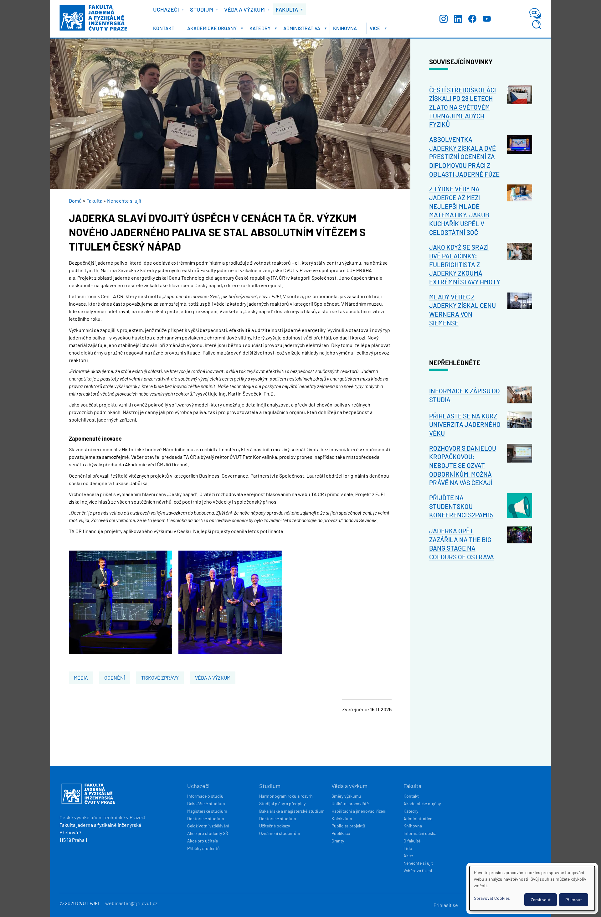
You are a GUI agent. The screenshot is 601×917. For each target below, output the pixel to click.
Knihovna (412, 825)
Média (81, 678)
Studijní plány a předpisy (282, 803)
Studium (269, 785)
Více (373, 29)
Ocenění (114, 678)
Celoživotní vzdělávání (208, 825)
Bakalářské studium (206, 803)
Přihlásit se (446, 905)
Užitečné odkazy (274, 825)
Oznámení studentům (279, 833)
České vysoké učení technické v (100, 817)
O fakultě (411, 840)
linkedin (458, 19)
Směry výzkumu (346, 796)
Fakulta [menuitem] (285, 10)
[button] (120, 652)
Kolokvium (341, 818)
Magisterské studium (207, 811)
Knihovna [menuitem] (345, 28)
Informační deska (419, 833)
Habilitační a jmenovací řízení (358, 811)
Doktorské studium (205, 818)
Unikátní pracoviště (350, 803)
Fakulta (94, 201)
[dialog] (532, 888)
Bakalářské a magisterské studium (292, 811)
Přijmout (573, 899)
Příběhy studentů (203, 848)
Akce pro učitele (202, 840)
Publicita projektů (348, 825)
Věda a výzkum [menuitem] (243, 10)
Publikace (340, 833)
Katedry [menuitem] (258, 29)
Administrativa (417, 818)
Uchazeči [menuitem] (164, 10)
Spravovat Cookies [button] (492, 898)
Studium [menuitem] (200, 10)
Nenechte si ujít (124, 201)
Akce (408, 855)
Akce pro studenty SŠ (207, 833)
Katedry (410, 811)
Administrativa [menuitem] (300, 29)
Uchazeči (198, 785)
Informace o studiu (205, 796)
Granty (337, 840)
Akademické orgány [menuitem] (210, 29)
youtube (487, 19)
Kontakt (411, 796)
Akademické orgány (422, 803)
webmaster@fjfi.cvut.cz (131, 903)
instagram (443, 19)
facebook (472, 19)
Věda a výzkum (212, 678)
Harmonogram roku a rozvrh (286, 796)
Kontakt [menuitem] (163, 28)
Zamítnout (541, 899)
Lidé (407, 848)
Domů (75, 201)
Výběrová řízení (417, 870)
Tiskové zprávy (160, 678)
